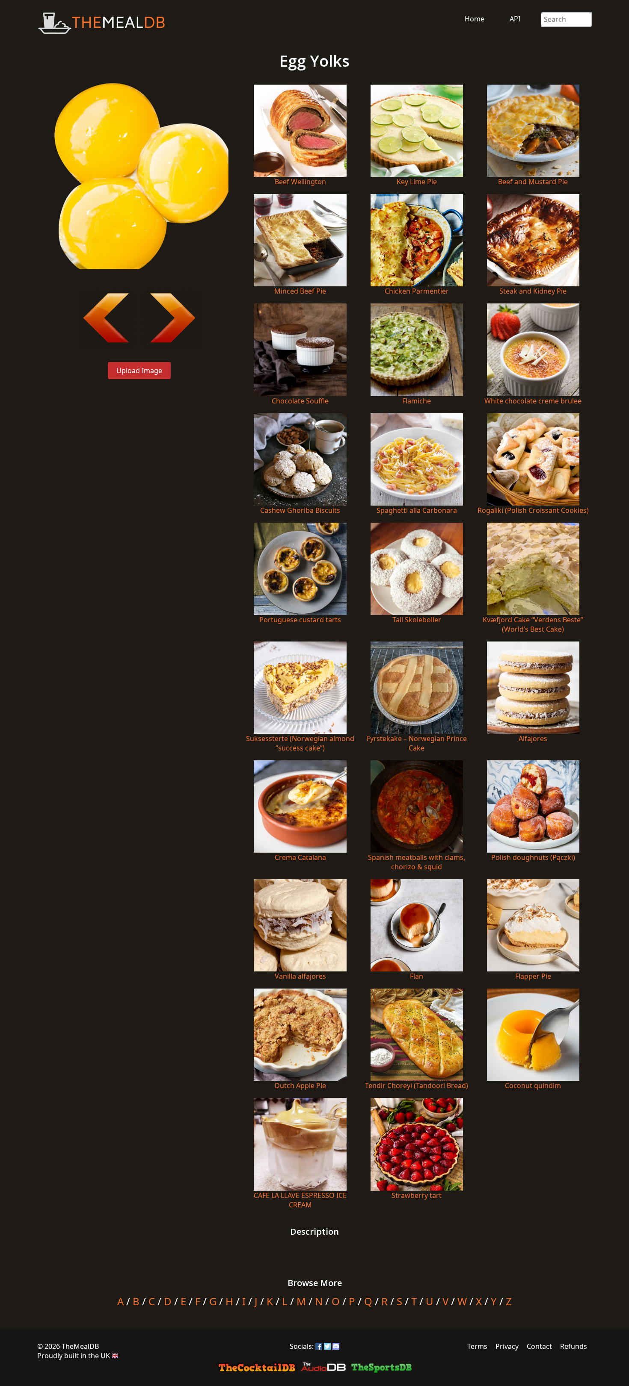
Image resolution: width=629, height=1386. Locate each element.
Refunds (573, 1346)
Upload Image (139, 370)
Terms (477, 1346)
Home (474, 19)
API (515, 19)
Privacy (507, 1346)
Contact (539, 1346)
